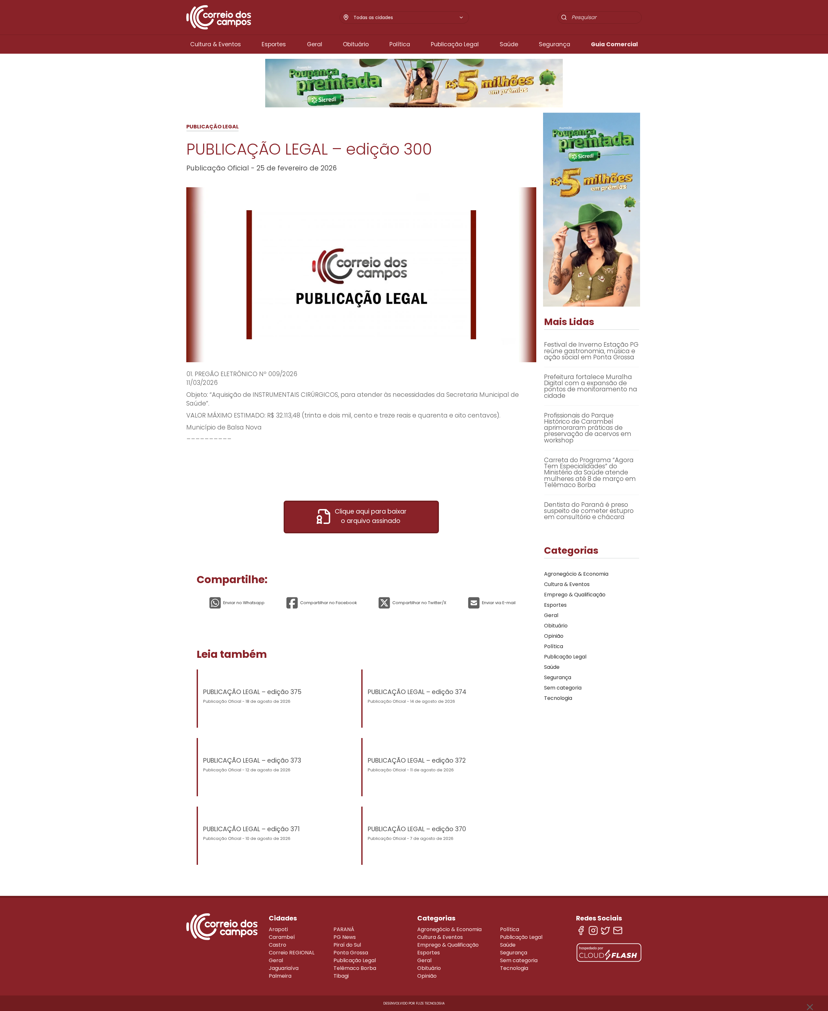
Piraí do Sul (347, 945)
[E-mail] (618, 930)
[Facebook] (581, 930)
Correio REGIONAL (291, 952)
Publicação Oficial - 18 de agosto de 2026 (246, 701)
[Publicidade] (414, 83)
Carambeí (282, 937)
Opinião (553, 636)
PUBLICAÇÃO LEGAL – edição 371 (251, 829)
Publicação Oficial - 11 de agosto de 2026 (411, 770)
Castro (277, 945)
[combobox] (408, 17)
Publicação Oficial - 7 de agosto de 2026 (410, 838)
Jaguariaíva (284, 968)
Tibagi (341, 976)
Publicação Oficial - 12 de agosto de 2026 (246, 770)
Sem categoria (563, 687)
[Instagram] (593, 930)
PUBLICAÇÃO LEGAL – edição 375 (252, 692)
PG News (344, 937)
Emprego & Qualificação (574, 594)
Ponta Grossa (350, 952)
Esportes (274, 44)
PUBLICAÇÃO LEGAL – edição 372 (417, 760)
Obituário (356, 44)
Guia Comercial (614, 44)
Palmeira (280, 976)
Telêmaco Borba (354, 968)
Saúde (509, 44)
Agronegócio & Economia (576, 574)
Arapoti (278, 929)
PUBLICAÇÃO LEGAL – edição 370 (417, 829)
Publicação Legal (455, 44)
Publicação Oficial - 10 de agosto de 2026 (246, 838)
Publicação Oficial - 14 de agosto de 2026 (411, 701)
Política (399, 44)
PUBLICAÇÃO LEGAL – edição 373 (252, 760)
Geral (314, 44)
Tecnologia (558, 698)
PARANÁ (343, 929)
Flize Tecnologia (430, 1003)
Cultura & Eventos (215, 44)
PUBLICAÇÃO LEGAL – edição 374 (417, 692)
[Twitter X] (605, 930)
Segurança (554, 44)
